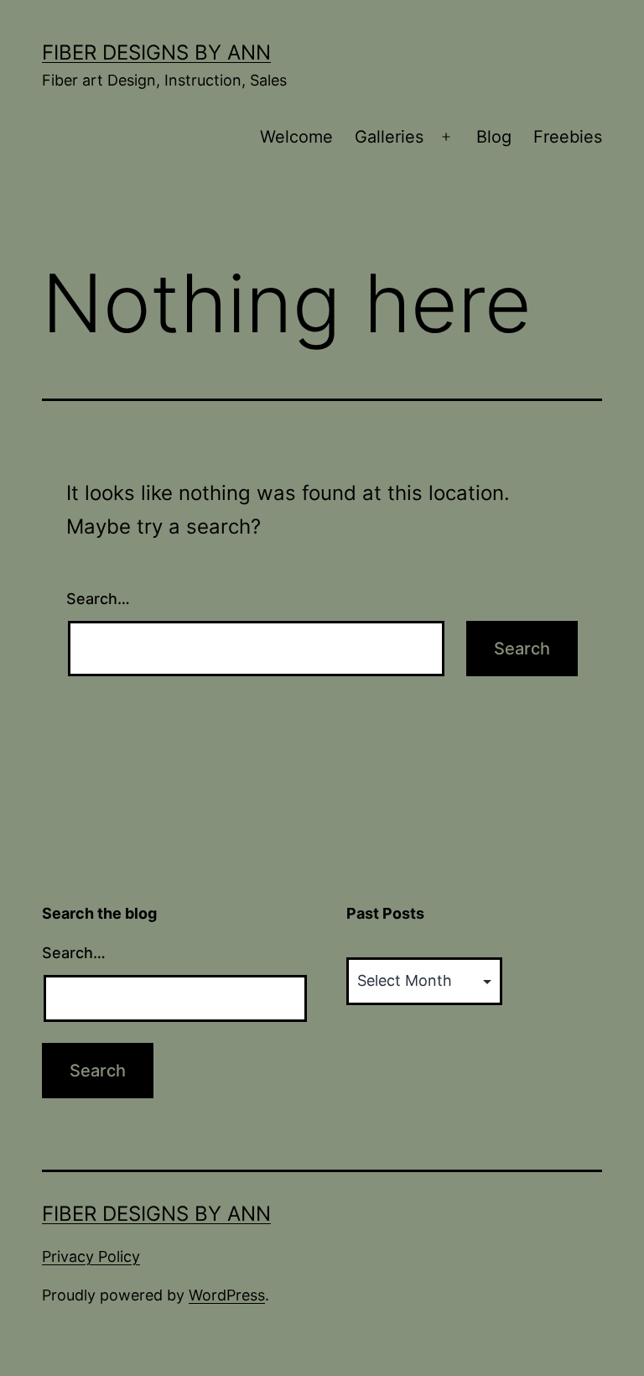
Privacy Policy (91, 1256)
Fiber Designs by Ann (156, 52)
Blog (494, 137)
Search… (98, 598)
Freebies (567, 137)
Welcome (296, 137)
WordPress (227, 1295)
